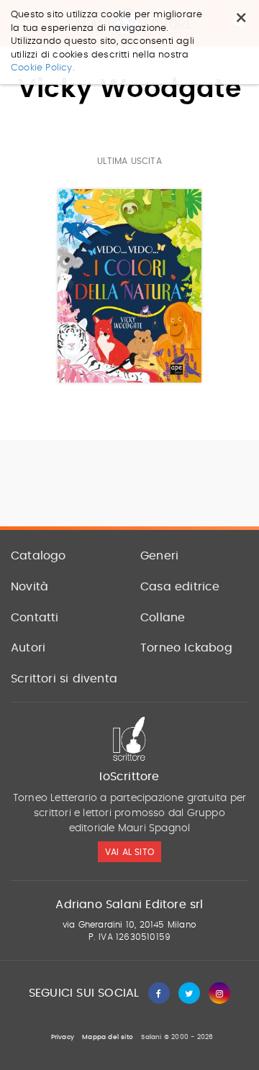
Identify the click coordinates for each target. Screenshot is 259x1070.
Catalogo (38, 556)
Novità (29, 587)
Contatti (35, 617)
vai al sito (129, 852)
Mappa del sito (107, 1037)
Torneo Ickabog (186, 648)
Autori (28, 648)
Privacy (62, 1037)
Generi (159, 556)
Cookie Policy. (43, 68)
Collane (162, 617)
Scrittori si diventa (64, 679)
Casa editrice (180, 587)
